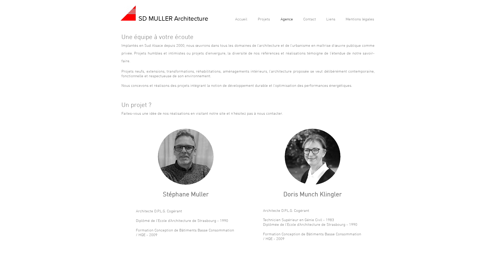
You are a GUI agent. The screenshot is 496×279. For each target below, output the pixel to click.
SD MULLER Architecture (173, 18)
